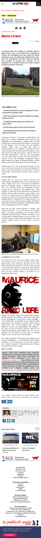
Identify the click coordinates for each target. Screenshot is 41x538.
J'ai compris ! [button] (9, 535)
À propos (20, 472)
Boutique (20, 515)
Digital (20, 489)
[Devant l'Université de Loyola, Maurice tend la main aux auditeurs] (20, 68)
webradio (35, 397)
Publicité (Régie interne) (20, 477)
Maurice (8, 395)
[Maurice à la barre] (20, 277)
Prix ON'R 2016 (16, 397)
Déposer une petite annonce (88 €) (20, 508)
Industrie (20, 485)
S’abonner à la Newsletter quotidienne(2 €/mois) (20, 513)
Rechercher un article (20, 500)
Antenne (20, 484)
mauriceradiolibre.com (9, 370)
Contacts (20, 476)
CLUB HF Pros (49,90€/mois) (20, 510)
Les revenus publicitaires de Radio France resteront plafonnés (10, 449)
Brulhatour (6, 408)
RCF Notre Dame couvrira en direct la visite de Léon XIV (19, 127)
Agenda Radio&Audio (20, 498)
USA (31, 397)
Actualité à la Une (11, 16)
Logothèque (20, 474)
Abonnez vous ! (19, 10)
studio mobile (25, 397)
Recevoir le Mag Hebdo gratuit (20, 502)
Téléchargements (20, 516)
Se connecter (7, 10)
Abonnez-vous (20, 469)
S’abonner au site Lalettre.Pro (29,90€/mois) (20, 511)
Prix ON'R (9, 397)
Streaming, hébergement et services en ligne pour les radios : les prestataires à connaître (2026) (20, 111)
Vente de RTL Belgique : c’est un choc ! (28, 449)
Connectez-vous (20, 471)
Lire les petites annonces (20, 497)
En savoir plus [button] (24, 531)
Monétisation (20, 487)
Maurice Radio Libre (17, 395)
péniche (4, 397)
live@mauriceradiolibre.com (11, 360)
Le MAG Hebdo (20, 490)
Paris (37, 395)
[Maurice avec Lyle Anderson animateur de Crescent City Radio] (20, 226)
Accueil (3, 16)
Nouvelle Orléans (30, 395)
